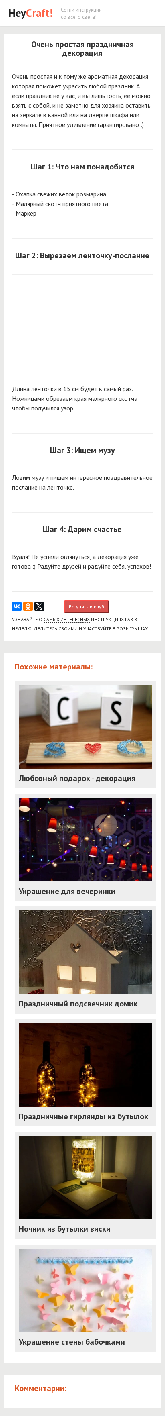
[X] (39, 606)
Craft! (30, 13)
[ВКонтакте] (17, 606)
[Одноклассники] (28, 606)
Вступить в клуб (86, 607)
